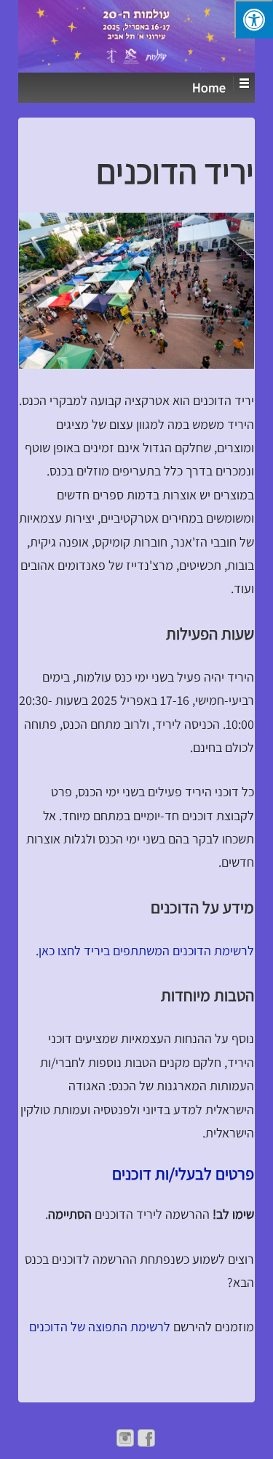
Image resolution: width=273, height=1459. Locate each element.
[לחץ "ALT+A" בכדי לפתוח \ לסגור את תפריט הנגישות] (253, 19)
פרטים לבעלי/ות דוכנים (183, 1173)
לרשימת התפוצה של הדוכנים (99, 1326)
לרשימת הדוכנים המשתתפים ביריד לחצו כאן (146, 950)
